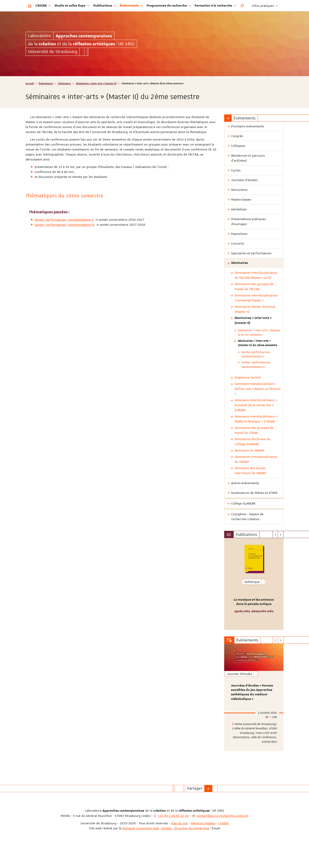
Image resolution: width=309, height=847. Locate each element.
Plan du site (179, 823)
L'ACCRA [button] (42, 6)
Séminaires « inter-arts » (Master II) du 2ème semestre (257, 343)
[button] (242, 5)
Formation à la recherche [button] (214, 6)
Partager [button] (194, 788)
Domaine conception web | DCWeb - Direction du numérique (165, 828)
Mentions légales (203, 823)
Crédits (224, 823)
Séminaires (64, 83)
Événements (46, 83)
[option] (254, 584)
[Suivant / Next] (280, 534)
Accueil (30, 83)
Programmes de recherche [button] (167, 6)
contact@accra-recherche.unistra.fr (223, 816)
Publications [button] (103, 6)
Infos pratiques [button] (263, 6)
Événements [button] (130, 6)
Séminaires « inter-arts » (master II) (96, 83)
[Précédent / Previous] (275, 534)
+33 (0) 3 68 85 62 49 (173, 816)
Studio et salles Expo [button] (70, 6)
